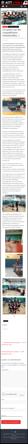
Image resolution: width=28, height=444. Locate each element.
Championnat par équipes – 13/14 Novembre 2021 (13, 343)
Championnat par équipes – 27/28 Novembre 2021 (12, 353)
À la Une (5, 26)
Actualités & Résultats (13, 26)
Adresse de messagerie (8, 408)
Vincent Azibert (17, 38)
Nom (3, 399)
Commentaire (4, 370)
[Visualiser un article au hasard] (25, 6)
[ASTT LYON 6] (14, 2)
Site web (3, 415)
